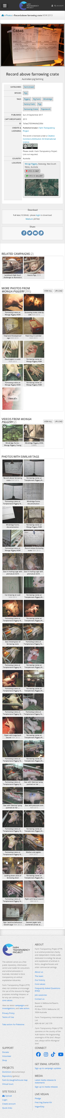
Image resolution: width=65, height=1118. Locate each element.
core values (7, 1000)
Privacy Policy (8, 1013)
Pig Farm (37, 99)
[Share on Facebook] (24, 233)
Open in (33, 171)
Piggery (27, 99)
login (38, 215)
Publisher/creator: (30, 127)
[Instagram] (46, 1054)
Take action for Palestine (13, 1024)
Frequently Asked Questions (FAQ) (47, 989)
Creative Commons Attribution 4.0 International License (39, 138)
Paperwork (45, 109)
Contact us (39, 999)
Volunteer (6, 1056)
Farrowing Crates (31, 109)
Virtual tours (7, 1084)
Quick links (7, 1108)
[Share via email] (35, 233)
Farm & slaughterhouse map (15, 1080)
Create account (9, 1103)
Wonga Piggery (31, 163)
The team (39, 976)
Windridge (47, 99)
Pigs (25, 93)
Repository (10, 1076)
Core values (40, 984)
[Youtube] (61, 1054)
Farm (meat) (29, 87)
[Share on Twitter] (29, 233)
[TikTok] (53, 1054)
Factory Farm (29, 104)
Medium (29, 219)
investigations (8, 1008)
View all (48, 290)
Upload (58, 290)
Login (4, 1099)
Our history (40, 980)
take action (24, 1008)
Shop (4, 1060)
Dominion (13, 1072)
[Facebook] (38, 1054)
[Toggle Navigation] (4, 5)
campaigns (20, 1005)
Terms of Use (8, 1017)
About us (39, 972)
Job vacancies (41, 995)
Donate (5, 1052)
